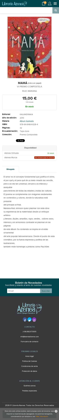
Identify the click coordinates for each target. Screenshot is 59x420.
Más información (42, 416)
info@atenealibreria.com (29, 337)
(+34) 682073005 (29, 332)
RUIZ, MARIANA (29, 91)
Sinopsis (10, 169)
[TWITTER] (29, 319)
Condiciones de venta (29, 366)
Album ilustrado (27, 121)
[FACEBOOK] (25, 319)
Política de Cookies (29, 361)
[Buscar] (55, 10)
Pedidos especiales (29, 391)
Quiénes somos (30, 386)
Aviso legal (29, 356)
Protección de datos (29, 371)
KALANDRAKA (26, 114)
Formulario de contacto (29, 342)
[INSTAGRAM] (34, 319)
